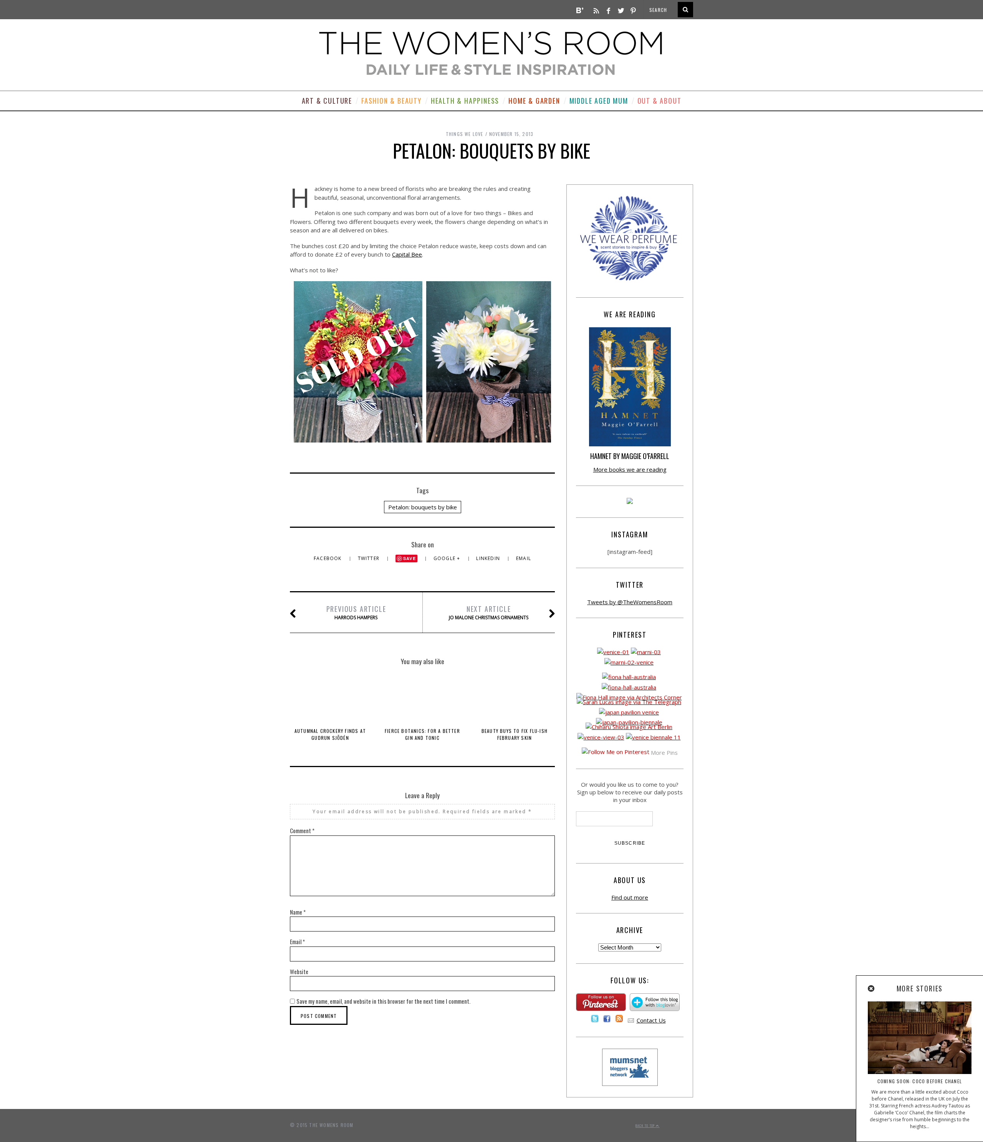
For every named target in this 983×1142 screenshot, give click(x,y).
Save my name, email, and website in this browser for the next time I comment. (383, 1001)
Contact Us (651, 1020)
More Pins (664, 752)
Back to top (645, 1125)
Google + (448, 558)
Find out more (629, 897)
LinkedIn (488, 558)
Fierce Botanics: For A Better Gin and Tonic (422, 734)
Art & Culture (327, 101)
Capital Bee (407, 254)
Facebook (328, 558)
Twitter (369, 558)
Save (409, 558)
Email (523, 558)
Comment (302, 830)
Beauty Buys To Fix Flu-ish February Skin (515, 734)
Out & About (659, 101)
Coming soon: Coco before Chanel (919, 1081)
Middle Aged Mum (598, 101)
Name (298, 912)
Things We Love (464, 134)
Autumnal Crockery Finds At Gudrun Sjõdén (330, 734)
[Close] (871, 989)
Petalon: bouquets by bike (422, 507)
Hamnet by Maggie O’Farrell (629, 456)
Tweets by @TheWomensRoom (629, 602)
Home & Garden (534, 101)
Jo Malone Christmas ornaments (488, 612)
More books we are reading (630, 469)
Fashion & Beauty (391, 101)
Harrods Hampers (356, 612)
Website (299, 971)
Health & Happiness (465, 101)
